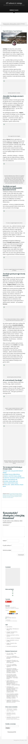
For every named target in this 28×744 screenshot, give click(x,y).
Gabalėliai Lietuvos (11, 713)
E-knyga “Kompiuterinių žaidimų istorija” (12, 632)
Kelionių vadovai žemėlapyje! (13, 638)
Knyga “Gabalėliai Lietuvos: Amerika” (13, 640)
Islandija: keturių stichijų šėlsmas (12, 474)
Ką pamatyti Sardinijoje (14, 493)
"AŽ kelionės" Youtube (12, 709)
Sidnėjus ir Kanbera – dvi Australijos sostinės (12, 672)
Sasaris (12, 497)
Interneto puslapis (7, 550)
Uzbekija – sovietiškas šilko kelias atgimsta (13, 662)
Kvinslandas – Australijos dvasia (12, 678)
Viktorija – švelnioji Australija (13, 684)
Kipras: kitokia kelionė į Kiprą (11, 483)
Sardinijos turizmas (6, 497)
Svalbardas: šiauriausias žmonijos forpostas (14, 477)
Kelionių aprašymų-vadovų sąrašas (13, 635)
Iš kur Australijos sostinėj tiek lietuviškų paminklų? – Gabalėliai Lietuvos (13, 695)
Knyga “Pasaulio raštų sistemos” (12, 644)
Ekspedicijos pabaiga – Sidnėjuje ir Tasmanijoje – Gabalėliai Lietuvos (13, 669)
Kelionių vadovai (13, 23)
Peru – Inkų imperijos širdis (11, 654)
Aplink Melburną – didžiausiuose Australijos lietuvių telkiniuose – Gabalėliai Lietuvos (12, 682)
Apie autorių (9, 626)
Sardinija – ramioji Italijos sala (14, 36)
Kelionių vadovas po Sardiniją (12, 495)
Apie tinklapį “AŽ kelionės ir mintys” (13, 629)
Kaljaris (11, 494)
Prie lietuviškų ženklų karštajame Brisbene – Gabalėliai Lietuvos (12, 675)
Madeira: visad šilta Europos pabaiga (12, 476)
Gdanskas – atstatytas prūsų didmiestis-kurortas (13, 657)
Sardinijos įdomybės (6, 496)
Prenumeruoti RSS (12, 732)
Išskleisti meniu (14, 10)
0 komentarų (18, 38)
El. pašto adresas (7, 545)
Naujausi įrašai (6, 23)
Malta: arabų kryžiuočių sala (10, 479)
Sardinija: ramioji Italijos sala (11, 481)
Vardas (5, 540)
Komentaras (6, 525)
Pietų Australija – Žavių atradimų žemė (12, 691)
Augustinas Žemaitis (11, 38)
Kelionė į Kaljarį (16, 494)
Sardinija (19, 495)
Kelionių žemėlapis (21, 23)
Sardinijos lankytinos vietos (16, 496)
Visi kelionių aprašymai (12, 646)
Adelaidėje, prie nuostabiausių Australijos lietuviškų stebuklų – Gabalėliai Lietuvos (12, 688)
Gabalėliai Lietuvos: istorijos (13, 717)
